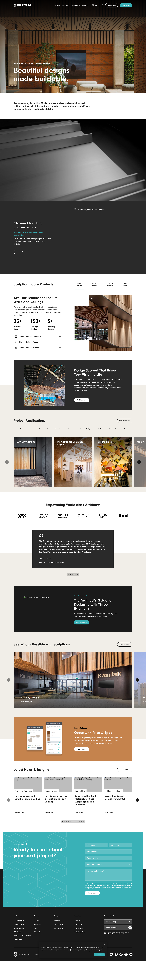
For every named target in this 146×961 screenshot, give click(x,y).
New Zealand (79, 924)
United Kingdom (80, 932)
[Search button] (103, 5)
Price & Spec (38, 932)
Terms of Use (38, 954)
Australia (77, 920)
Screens (70, 429)
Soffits (100, 429)
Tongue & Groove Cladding (22, 935)
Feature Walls (43, 429)
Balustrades (113, 429)
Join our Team (58, 924)
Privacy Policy (97, 951)
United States (79, 928)
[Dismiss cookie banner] (104, 944)
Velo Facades (18, 932)
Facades (58, 429)
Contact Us (57, 920)
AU (96, 5)
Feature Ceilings (85, 429)
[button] (139, 462)
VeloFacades (125, 284)
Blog (35, 928)
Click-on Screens (94, 284)
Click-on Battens (79, 284)
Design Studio (58, 928)
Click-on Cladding (110, 284)
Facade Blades (18, 939)
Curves (126, 429)
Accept (99, 954)
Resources (37, 924)
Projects (36, 920)
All (20, 429)
